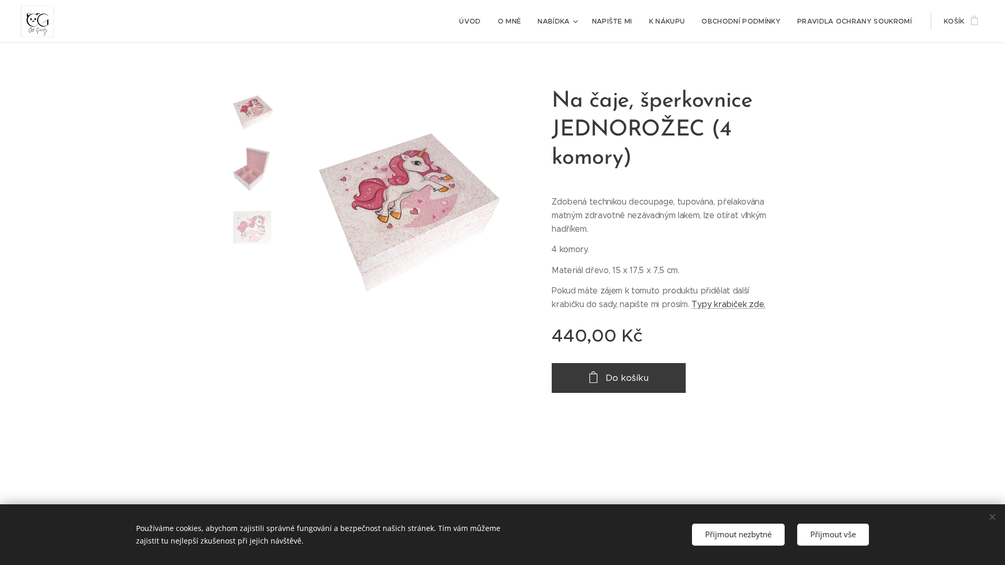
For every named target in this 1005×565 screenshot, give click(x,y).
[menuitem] (472, 21)
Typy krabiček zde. (728, 304)
